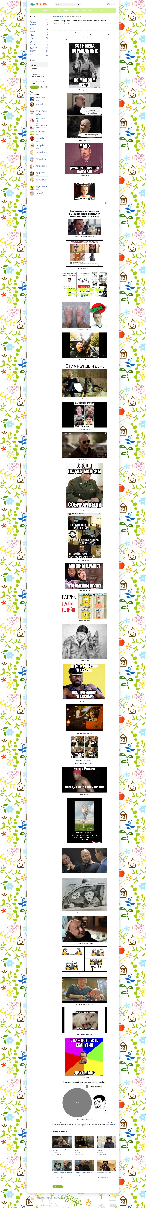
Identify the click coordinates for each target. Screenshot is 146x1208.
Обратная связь (112, 1198)
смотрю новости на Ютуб (37, 81)
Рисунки (83, 10)
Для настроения (60, 16)
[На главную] (39, 4)
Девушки (32, 41)
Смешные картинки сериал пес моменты (61, 1149)
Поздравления (33, 47)
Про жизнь (32, 31)
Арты (58, 10)
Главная (45, 10)
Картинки (65, 10)
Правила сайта (112, 1200)
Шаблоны (90, 10)
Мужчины (32, 37)
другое (33, 83)
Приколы (32, 51)
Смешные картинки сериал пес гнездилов (105, 1149)
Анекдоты (32, 44)
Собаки (31, 25)
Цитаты (32, 21)
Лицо (31, 54)
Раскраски (52, 10)
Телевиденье (34, 68)
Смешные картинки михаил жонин (84, 1172)
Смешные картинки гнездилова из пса (62, 1173)
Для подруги (33, 22)
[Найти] (78, 4)
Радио (33, 71)
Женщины (32, 38)
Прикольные (33, 50)
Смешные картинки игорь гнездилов (104, 1173)
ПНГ (96, 10)
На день (32, 48)
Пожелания (32, 32)
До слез (32, 45)
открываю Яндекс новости (38, 76)
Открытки (32, 20)
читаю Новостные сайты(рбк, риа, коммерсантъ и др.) (38, 73)
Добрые (32, 35)
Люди (31, 40)
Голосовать (34, 87)
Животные (32, 43)
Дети (31, 34)
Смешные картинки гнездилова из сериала (84, 1149)
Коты (31, 27)
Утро (31, 30)
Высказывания (33, 24)
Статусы (32, 28)
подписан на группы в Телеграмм (39, 79)
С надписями (33, 53)
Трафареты (75, 10)
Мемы (101, 10)
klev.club (54, 16)
